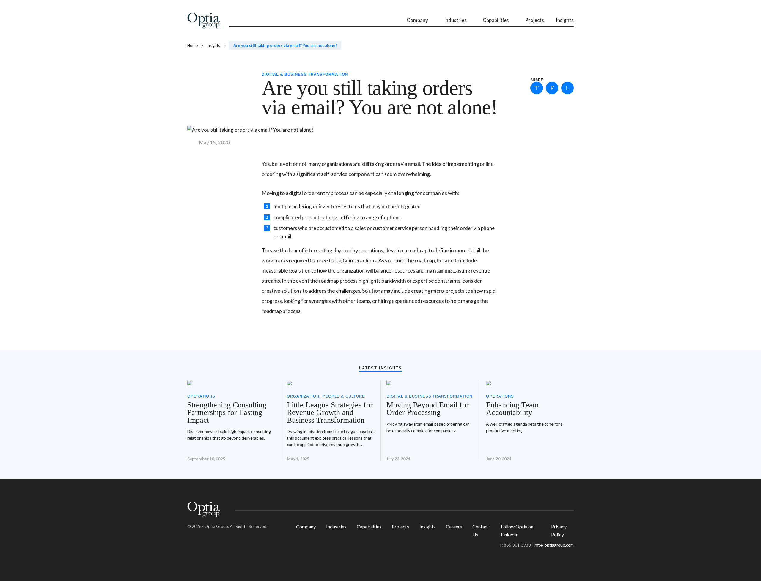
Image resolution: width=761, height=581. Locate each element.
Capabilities (369, 526)
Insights (213, 45)
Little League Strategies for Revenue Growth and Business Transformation (330, 412)
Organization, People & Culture (326, 396)
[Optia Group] (203, 21)
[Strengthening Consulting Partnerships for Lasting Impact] (231, 383)
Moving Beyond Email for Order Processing (427, 409)
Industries (336, 526)
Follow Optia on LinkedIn (517, 530)
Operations (201, 396)
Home (192, 45)
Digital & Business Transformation (305, 74)
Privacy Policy (559, 530)
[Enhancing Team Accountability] (530, 383)
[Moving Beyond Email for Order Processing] (430, 383)
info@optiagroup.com (554, 544)
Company (306, 526)
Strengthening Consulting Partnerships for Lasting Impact (226, 412)
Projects (400, 526)
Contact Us (480, 530)
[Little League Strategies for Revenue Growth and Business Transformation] (331, 383)
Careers (454, 526)
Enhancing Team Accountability (512, 409)
